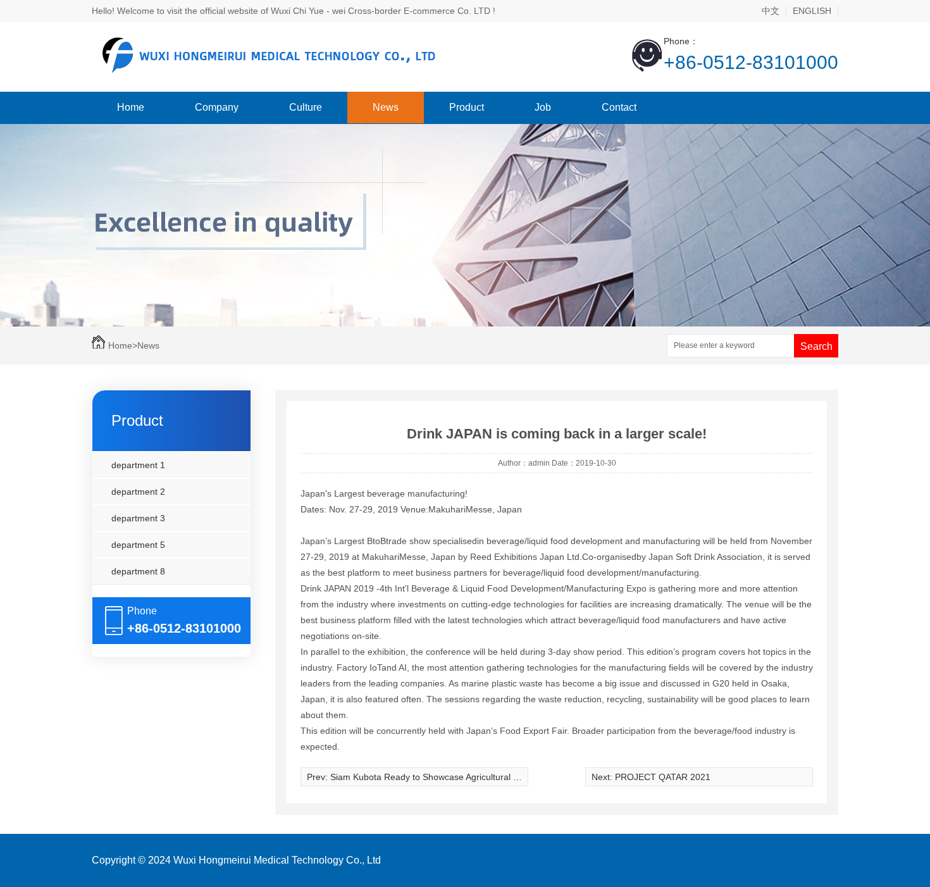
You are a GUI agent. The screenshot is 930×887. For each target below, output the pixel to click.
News (386, 107)
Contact (619, 107)
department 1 (138, 465)
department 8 (138, 571)
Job (543, 107)
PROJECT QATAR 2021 (662, 777)
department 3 (138, 518)
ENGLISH (812, 11)
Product (466, 107)
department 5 (138, 545)
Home (130, 107)
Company (217, 107)
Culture (305, 107)
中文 (770, 11)
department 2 (138, 492)
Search (816, 346)
